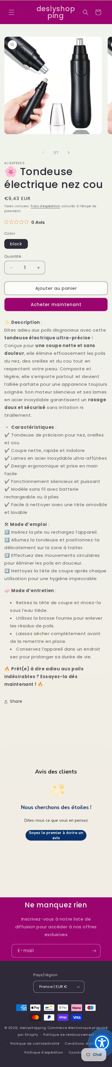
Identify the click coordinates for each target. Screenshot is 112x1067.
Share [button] (16, 701)
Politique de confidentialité (34, 1043)
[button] (11, 12)
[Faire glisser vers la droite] (68, 152)
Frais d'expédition (45, 206)
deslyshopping (33, 1027)
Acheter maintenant (56, 304)
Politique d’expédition (43, 1052)
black (16, 244)
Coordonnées (81, 1052)
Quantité (12, 256)
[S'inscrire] (94, 951)
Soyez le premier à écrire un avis (56, 835)
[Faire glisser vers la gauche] (43, 152)
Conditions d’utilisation (86, 1043)
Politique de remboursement (68, 1034)
